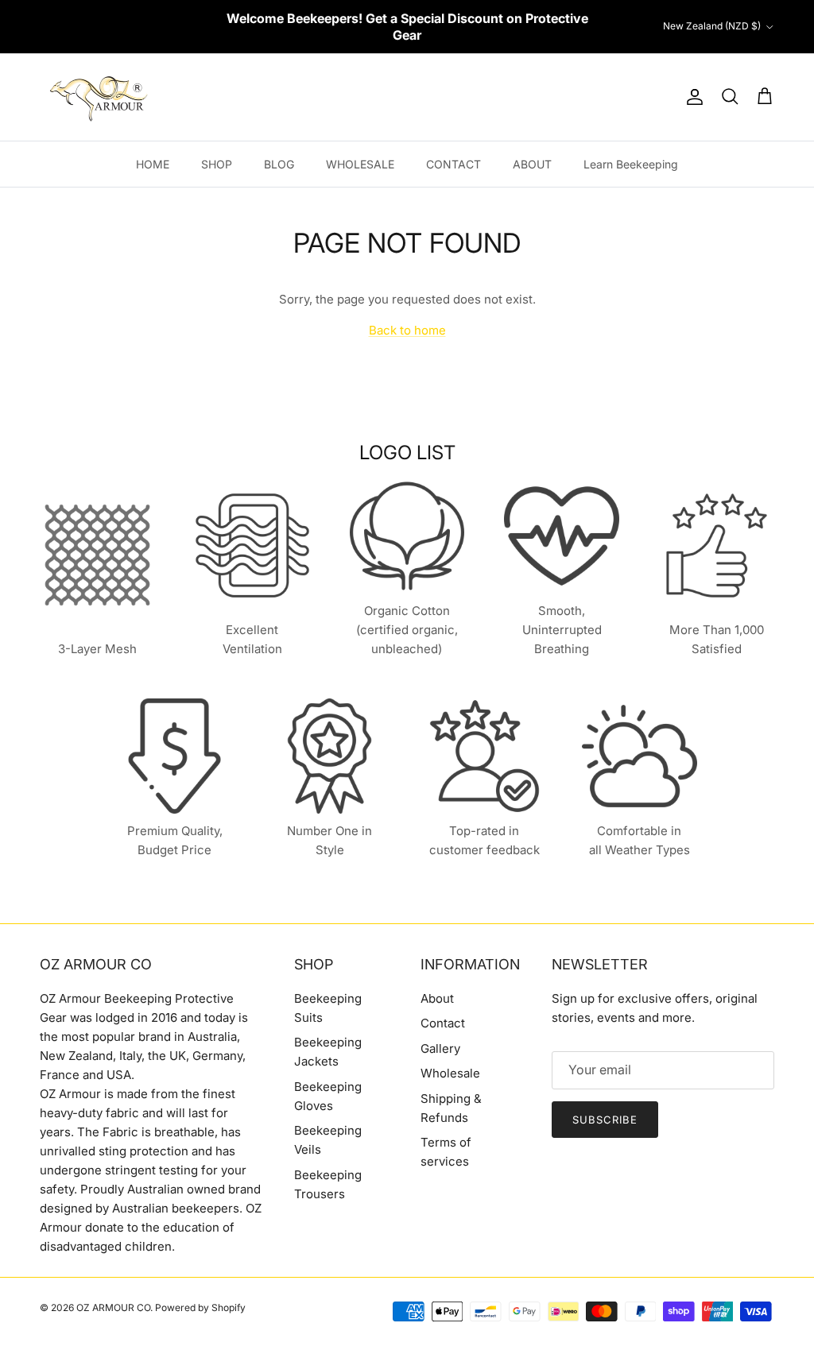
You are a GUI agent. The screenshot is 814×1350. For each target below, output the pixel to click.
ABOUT (532, 164)
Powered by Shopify (200, 1307)
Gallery (440, 1048)
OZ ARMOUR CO (113, 1307)
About (437, 998)
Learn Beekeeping (630, 164)
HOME (152, 164)
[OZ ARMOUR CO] (99, 97)
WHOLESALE (360, 164)
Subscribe (605, 1119)
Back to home (407, 330)
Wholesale (450, 1073)
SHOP (216, 164)
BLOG (279, 164)
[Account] (691, 96)
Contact (443, 1023)
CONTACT (453, 164)
